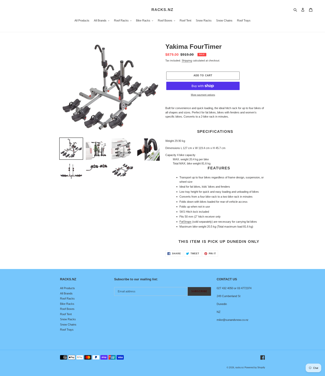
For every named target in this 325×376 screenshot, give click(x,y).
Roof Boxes (67, 308)
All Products (67, 288)
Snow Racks (68, 319)
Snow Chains (68, 324)
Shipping (187, 60)
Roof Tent (66, 314)
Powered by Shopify (255, 367)
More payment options (203, 94)
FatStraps (185, 221)
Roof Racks (67, 298)
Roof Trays (67, 329)
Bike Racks (67, 303)
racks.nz (162, 10)
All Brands (66, 293)
